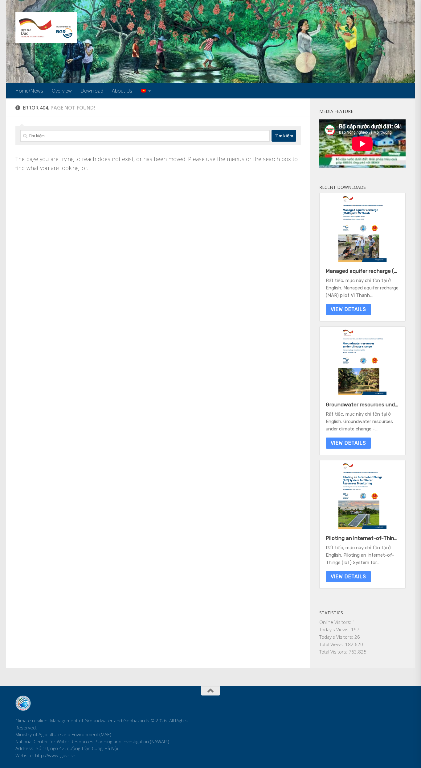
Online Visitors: (336, 622)
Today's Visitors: (336, 637)
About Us (122, 90)
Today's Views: (335, 629)
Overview (62, 90)
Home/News (29, 90)
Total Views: (332, 644)
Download (91, 90)
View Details (348, 309)
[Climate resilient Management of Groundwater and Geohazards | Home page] (46, 27)
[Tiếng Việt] (146, 90)
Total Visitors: (334, 652)
